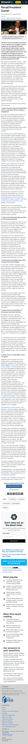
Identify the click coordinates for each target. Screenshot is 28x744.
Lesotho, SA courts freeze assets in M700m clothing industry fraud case (14, 588)
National (5, 507)
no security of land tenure (12, 201)
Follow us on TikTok (6, 717)
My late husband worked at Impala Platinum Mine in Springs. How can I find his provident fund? (13, 655)
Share (3, 18)
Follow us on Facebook (7, 719)
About (3, 707)
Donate (18, 2)
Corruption (21, 499)
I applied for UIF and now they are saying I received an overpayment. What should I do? (13, 669)
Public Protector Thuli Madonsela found (13, 366)
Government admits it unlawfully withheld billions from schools (14, 621)
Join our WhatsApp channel (8, 726)
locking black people (12, 171)
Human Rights (15, 503)
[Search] (23, 2)
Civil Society (12, 499)
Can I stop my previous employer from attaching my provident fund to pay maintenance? (13, 679)
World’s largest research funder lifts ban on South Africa (13, 594)
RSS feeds (4, 713)
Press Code (16, 694)
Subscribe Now (14, 541)
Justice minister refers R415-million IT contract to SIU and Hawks (15, 606)
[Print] (19, 494)
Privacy (4, 709)
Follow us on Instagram (7, 722)
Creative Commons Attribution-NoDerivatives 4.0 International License (12, 570)
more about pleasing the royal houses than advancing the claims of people (12, 197)
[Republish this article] (22, 494)
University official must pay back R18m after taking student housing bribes (14, 581)
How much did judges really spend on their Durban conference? (14, 636)
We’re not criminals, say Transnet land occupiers (13, 626)
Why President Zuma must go (16, 477)
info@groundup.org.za (7, 734)
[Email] (16, 494)
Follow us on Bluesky (7, 721)
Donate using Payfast (14, 486)
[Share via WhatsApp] (14, 494)
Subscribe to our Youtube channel (10, 724)
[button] (26, 2)
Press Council (20, 693)
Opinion (3, 16)
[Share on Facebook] (8, 494)
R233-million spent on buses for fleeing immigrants (15, 630)
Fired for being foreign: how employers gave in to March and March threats (14, 600)
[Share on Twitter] (11, 494)
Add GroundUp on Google (14, 18)
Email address (6, 533)
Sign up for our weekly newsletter (10, 711)
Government (6, 503)
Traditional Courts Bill (10, 134)
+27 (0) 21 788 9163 (7, 735)
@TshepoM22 (5, 473)
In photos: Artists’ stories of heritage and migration (14, 641)
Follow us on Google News (8, 715)
